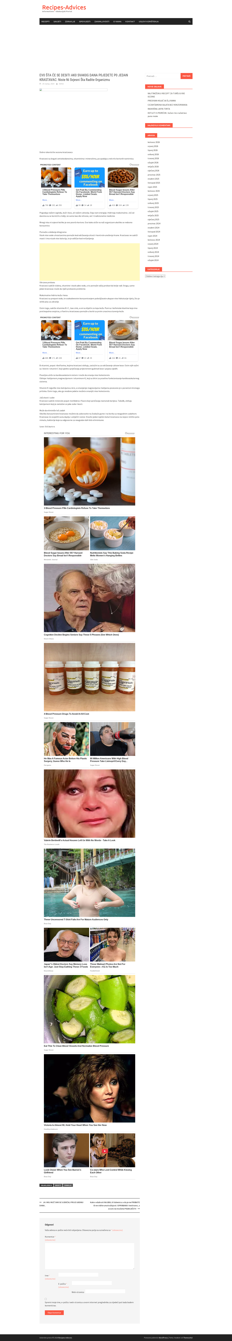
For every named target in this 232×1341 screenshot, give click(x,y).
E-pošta (63, 1285)
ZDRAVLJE (70, 21)
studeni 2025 (153, 178)
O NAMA (117, 21)
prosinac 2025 (154, 174)
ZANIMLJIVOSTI (102, 21)
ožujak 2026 (153, 162)
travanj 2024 (153, 256)
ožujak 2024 (153, 260)
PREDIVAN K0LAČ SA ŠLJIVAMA (162, 100)
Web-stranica (78, 1292)
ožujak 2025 (153, 211)
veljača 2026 (153, 166)
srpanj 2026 (153, 146)
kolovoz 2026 (154, 142)
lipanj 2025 (153, 199)
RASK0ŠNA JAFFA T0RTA (159, 108)
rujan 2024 (152, 235)
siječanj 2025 (153, 219)
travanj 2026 (153, 158)
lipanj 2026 (153, 150)
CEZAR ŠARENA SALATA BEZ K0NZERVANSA (167, 104)
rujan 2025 (152, 187)
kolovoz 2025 (154, 191)
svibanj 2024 (153, 252)
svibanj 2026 (153, 154)
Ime (50, 1277)
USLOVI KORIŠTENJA (149, 21)
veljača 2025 (153, 215)
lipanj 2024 (153, 248)
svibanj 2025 (153, 203)
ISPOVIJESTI (84, 21)
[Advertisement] (116, 49)
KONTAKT (130, 21)
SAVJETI (57, 21)
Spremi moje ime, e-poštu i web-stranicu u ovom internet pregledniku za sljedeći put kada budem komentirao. (89, 1304)
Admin (61, 84)
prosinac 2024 (154, 223)
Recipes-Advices (64, 7)
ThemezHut (188, 1337)
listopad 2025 (154, 182)
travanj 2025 (153, 207)
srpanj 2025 (153, 195)
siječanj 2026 (153, 170)
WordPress (163, 1337)
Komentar (50, 1238)
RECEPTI (45, 21)
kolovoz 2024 (154, 239)
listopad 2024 (154, 231)
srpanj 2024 (153, 243)
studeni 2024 (153, 227)
